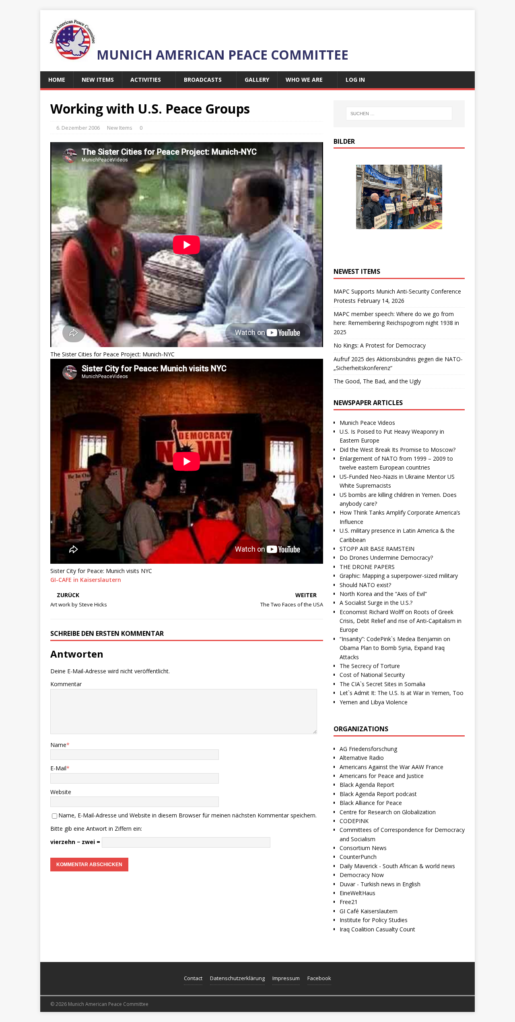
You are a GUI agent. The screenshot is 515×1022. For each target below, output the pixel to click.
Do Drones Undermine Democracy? (386, 557)
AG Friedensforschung (368, 749)
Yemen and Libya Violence (374, 702)
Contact (193, 978)
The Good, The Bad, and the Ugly (377, 381)
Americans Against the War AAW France (391, 767)
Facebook (319, 978)
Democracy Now (362, 875)
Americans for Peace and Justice (382, 776)
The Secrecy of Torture (370, 666)
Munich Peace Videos (367, 422)
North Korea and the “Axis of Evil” (383, 594)
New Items (98, 79)
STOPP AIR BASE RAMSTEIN (377, 548)
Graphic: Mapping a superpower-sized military (399, 575)
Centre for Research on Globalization (388, 812)
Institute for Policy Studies (374, 920)
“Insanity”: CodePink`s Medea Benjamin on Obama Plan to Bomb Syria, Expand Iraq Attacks (395, 648)
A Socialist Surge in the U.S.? (376, 602)
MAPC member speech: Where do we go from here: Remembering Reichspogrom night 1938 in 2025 (396, 323)
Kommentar (66, 684)
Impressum (286, 978)
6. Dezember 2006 (78, 127)
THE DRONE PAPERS (367, 567)
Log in (355, 79)
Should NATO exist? (365, 585)
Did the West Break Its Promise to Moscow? (397, 449)
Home (56, 79)
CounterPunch (358, 857)
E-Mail (58, 768)
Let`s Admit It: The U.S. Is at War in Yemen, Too (402, 693)
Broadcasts (203, 79)
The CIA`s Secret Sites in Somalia (382, 684)
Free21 (349, 902)
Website (60, 792)
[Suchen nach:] (399, 113)
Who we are (304, 79)
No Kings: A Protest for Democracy (380, 345)
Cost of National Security (372, 675)
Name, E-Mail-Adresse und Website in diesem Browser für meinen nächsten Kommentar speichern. (187, 815)
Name (58, 745)
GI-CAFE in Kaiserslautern (85, 579)
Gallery (257, 79)
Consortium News (363, 848)
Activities (145, 79)
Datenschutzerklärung (237, 978)
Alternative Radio (362, 757)
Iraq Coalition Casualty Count (377, 929)
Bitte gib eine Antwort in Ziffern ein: (96, 828)
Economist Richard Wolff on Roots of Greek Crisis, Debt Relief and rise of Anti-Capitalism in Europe (400, 621)
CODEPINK (354, 821)
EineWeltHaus (357, 893)
